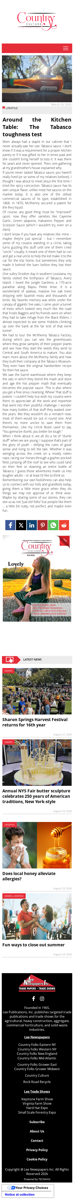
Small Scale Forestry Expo (37, 1112)
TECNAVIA (44, 1179)
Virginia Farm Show (37, 1103)
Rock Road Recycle (37, 1082)
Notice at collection (20, 1194)
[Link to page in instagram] (42, 999)
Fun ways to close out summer (33, 945)
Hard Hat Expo (37, 1108)
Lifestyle (12, 108)
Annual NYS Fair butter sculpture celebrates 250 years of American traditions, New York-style (36, 796)
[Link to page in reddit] (64, 525)
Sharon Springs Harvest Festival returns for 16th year (34, 722)
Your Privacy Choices (31, 1188)
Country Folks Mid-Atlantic (37, 1058)
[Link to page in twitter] (21, 525)
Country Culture (37, 1075)
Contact (37, 1140)
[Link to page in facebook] (10, 525)
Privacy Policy (37, 1150)
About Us (37, 1131)
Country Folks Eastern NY (37, 1044)
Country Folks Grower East (37, 1064)
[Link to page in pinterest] (42, 525)
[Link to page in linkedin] (32, 525)
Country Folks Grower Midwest (37, 1069)
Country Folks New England (37, 1053)
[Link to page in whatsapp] (53, 525)
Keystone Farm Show (37, 1099)
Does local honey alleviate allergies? (28, 876)
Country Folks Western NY (37, 1049)
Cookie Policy (37, 1159)
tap (65, 48)
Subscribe (37, 1122)
